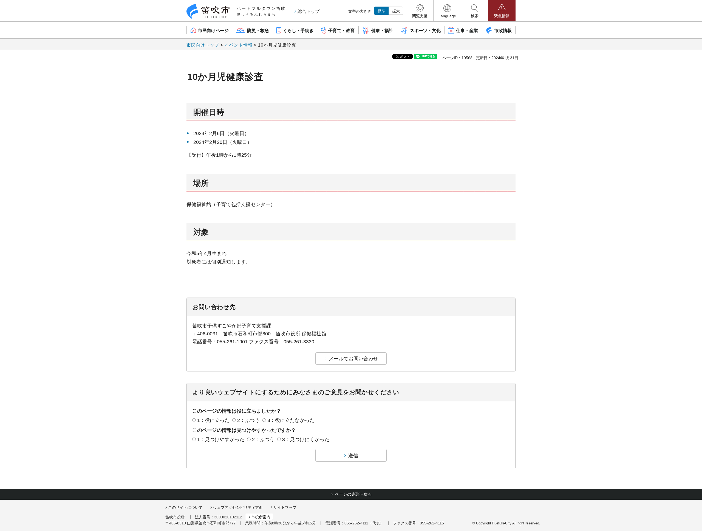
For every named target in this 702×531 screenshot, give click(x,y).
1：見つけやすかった (220, 439)
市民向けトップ (202, 45)
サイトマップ (284, 507)
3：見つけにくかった (305, 439)
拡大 (396, 11)
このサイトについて (185, 507)
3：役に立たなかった (291, 420)
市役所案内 (260, 517)
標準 (381, 11)
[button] (419, 10)
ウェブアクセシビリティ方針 (238, 507)
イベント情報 (239, 45)
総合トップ (308, 11)
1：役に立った (213, 420)
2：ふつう (248, 420)
